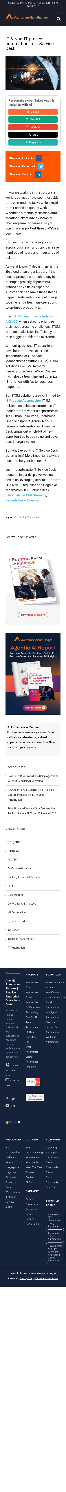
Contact (30, 1177)
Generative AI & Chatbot (22, 903)
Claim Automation (32, 1059)
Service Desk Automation (53, 1029)
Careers (30, 1172)
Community (52, 1182)
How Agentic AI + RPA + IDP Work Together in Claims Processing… (55, 1253)
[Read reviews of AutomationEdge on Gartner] (35, 1096)
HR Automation (17, 912)
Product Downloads (52, 1165)
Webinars (11, 1157)
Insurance (13, 930)
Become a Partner (31, 1211)
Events (9, 1187)
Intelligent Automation (21, 938)
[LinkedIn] (13, 1105)
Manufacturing (53, 992)
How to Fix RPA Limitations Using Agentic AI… (54, 1220)
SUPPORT (21, 3)
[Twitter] (13, 1099)
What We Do (32, 1162)
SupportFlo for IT (32, 985)
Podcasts (11, 1177)
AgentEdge (52, 1147)
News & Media (10, 1204)
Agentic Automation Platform (32, 1027)
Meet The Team (34, 1167)
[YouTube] (7, 1105)
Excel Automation (52, 1005)
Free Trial (51, 1187)
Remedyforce (16, 500)
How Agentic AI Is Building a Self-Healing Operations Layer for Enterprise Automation (31, 794)
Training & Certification (52, 1155)
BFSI (10, 886)
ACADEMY (30, 3)
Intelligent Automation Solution (52, 1017)
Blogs (9, 1147)
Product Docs (50, 1175)
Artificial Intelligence (19, 868)
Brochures (11, 1182)
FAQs (29, 1182)
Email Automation (32, 1049)
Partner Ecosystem (32, 1202)
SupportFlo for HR (32, 995)
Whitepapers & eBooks (13, 1194)
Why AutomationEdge (35, 1150)
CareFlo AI (31, 1017)
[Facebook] (7, 1099)
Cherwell (33, 500)
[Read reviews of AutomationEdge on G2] (33, 1081)
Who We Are (32, 1157)
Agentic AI (13, 850)
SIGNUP (11, 3)
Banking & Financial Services (24, 877)
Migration (31, 1066)
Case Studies (13, 1152)
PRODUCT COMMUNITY (47, 3)
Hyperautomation (18, 921)
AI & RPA (12, 859)
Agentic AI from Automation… (55, 1236)
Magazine (11, 1172)
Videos (9, 1162)
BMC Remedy (36, 495)
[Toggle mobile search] (58, 19)
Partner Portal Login (32, 1221)
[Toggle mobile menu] (58, 15)
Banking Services (55, 982)
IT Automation (34, 517)
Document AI (15, 894)
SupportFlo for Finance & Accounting (33, 1007)
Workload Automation (52, 1039)
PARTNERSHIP (33, 6)
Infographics (12, 1167)
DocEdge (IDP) (31, 1039)
